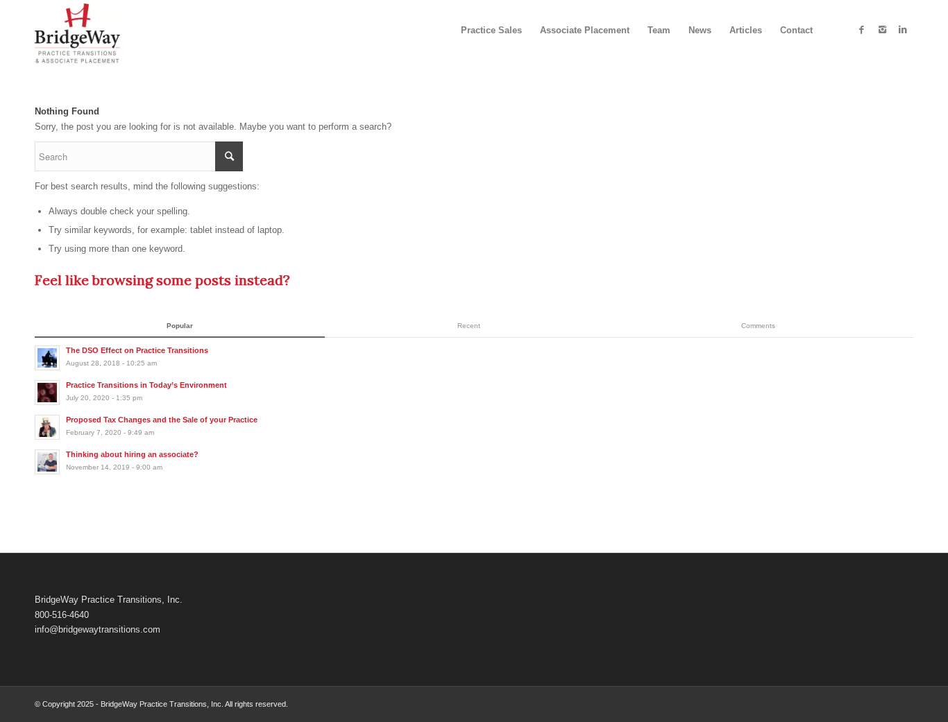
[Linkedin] (902, 29)
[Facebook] (861, 29)
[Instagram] (882, 29)
